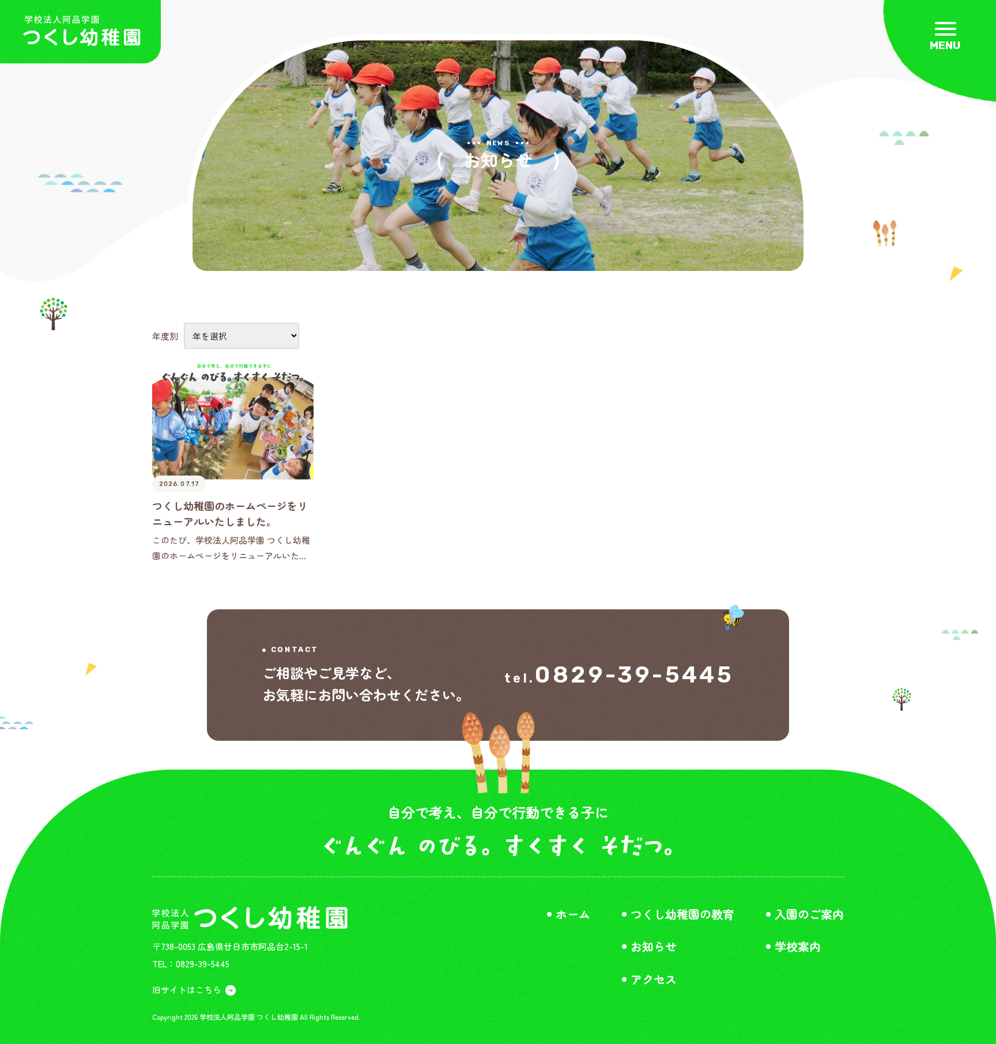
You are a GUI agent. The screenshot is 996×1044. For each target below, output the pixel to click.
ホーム (573, 914)
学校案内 (798, 947)
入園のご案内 (809, 914)
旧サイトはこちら (186, 989)
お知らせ (654, 947)
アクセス (654, 979)
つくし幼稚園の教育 (682, 914)
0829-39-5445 (634, 674)
